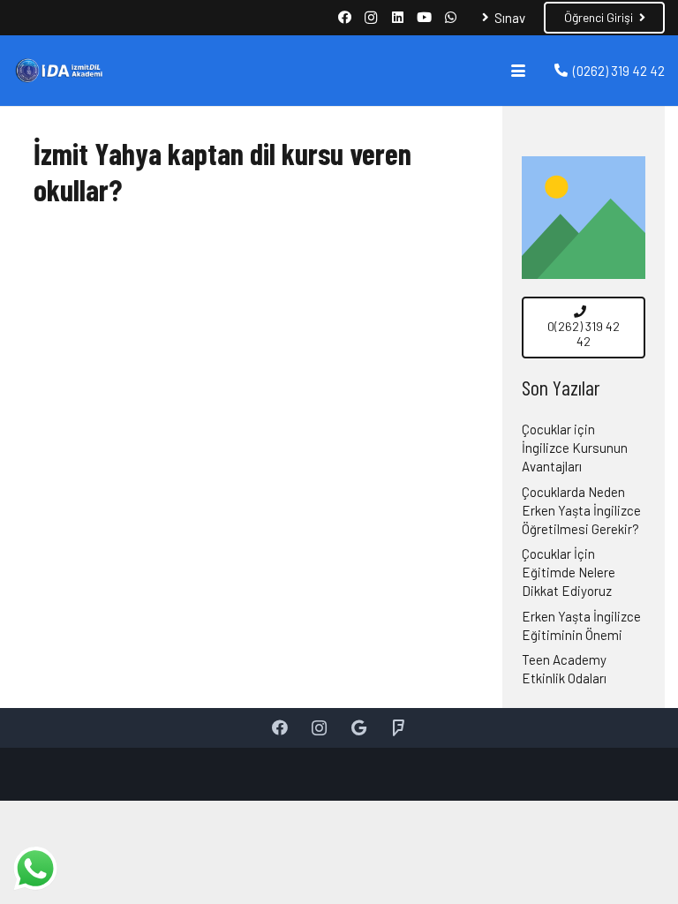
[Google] (359, 728)
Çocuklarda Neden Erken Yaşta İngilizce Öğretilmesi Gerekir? (581, 510)
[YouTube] (424, 17)
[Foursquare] (398, 728)
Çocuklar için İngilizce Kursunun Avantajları (575, 447)
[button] (518, 71)
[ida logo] (58, 70)
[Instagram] (371, 17)
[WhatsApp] (450, 17)
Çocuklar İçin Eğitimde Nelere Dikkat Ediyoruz (568, 572)
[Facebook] (344, 17)
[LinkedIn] (397, 17)
